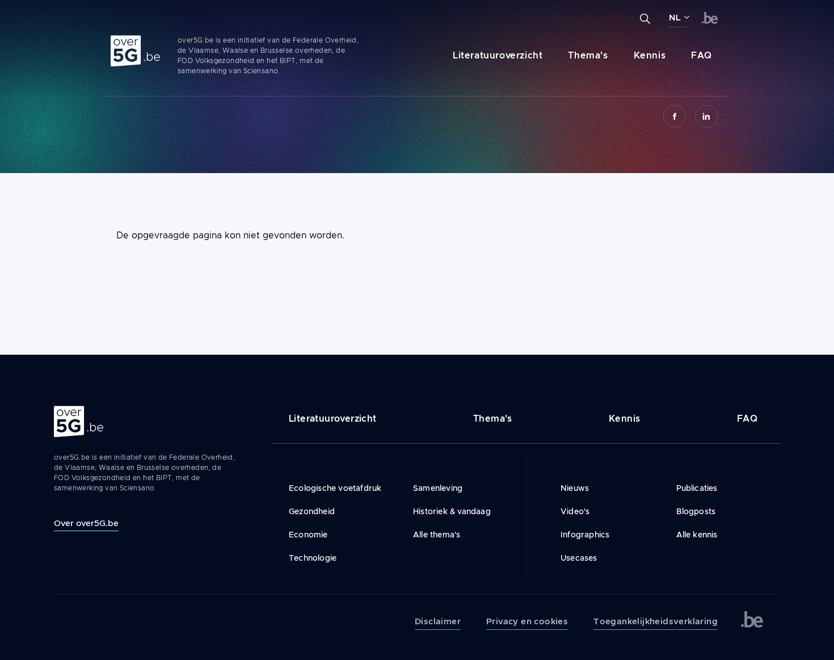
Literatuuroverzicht (497, 55)
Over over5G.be (86, 523)
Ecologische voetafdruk (335, 488)
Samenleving (437, 488)
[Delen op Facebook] (674, 116)
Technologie (312, 558)
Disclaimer (438, 621)
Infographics (585, 534)
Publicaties (697, 488)
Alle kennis (697, 534)
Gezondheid (312, 511)
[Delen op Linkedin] (706, 116)
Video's (575, 511)
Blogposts (696, 511)
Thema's (588, 55)
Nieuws (575, 488)
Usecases (579, 558)
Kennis (650, 55)
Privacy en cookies (527, 621)
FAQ (701, 55)
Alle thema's (436, 534)
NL (675, 17)
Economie (308, 534)
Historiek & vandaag (452, 511)
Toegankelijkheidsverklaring (655, 621)
